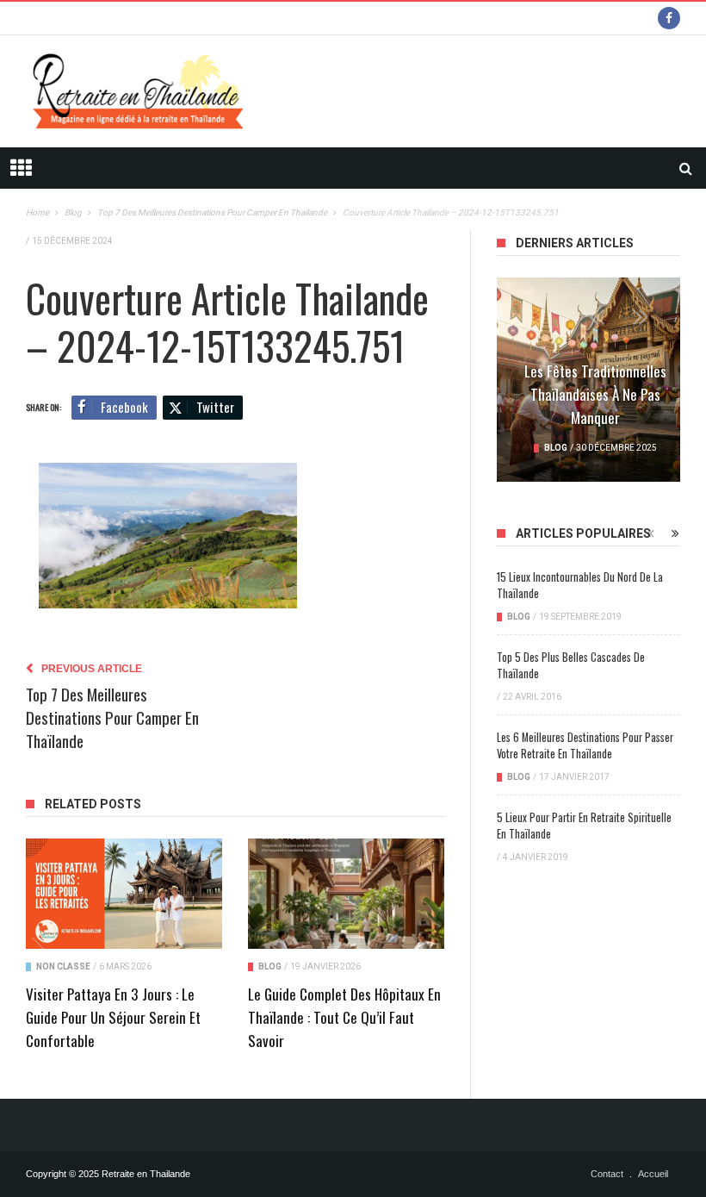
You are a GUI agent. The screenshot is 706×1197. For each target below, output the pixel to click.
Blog (270, 966)
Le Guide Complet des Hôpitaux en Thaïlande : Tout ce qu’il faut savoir (344, 1017)
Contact (607, 1174)
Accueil (653, 1174)
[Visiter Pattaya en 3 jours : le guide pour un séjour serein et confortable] (124, 894)
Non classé (63, 966)
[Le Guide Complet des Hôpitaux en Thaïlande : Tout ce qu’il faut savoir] (346, 894)
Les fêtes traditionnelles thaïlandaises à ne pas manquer (595, 394)
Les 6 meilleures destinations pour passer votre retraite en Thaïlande (585, 745)
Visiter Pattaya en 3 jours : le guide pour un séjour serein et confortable (113, 1017)
